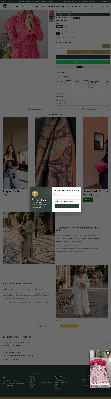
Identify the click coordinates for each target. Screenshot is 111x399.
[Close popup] (79, 188)
